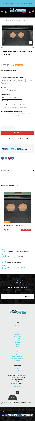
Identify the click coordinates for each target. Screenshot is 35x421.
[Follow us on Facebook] (17, 392)
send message (18, 386)
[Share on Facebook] (2, 158)
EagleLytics (4, 404)
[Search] (6, 12)
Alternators (17, 336)
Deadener (17, 342)
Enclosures (17, 340)
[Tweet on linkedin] (12, 158)
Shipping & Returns (17, 357)
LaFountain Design (19, 403)
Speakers (17, 334)
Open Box (17, 326)
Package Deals (17, 328)
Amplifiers (17, 332)
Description (5, 170)
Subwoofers (17, 330)
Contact (17, 361)
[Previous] (2, 47)
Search (17, 354)
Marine (17, 346)
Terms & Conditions (17, 359)
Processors (17, 344)
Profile (17, 371)
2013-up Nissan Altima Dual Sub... (14, 226)
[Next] (33, 47)
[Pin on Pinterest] (9, 158)
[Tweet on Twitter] (6, 158)
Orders (17, 369)
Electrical (17, 338)
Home (9, 20)
